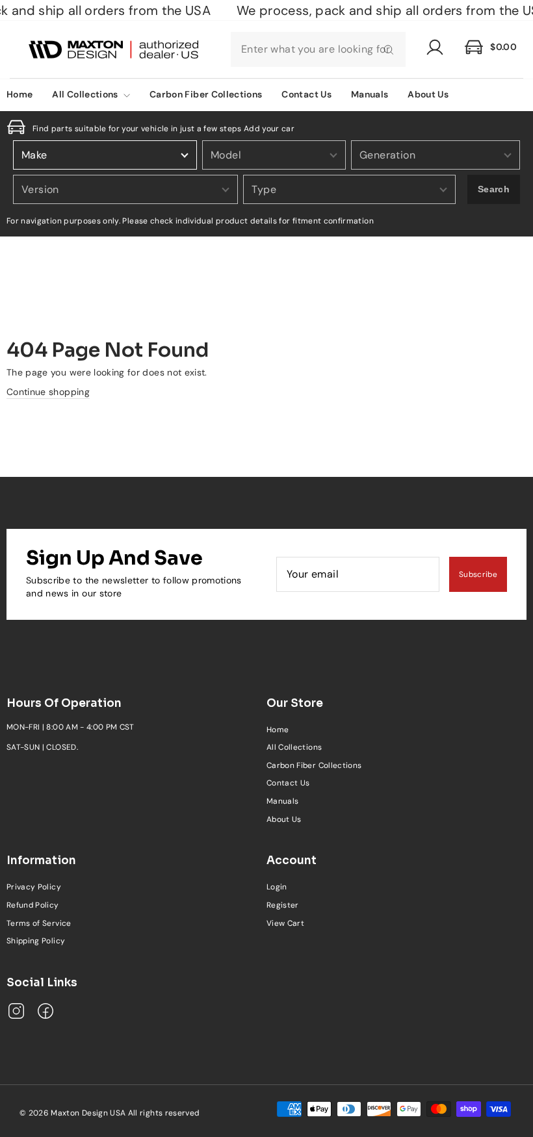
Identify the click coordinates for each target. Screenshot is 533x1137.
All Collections (86, 94)
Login (276, 887)
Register (282, 905)
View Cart (285, 923)
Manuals (369, 94)
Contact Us (306, 94)
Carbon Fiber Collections (206, 94)
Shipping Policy (35, 941)
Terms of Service (39, 923)
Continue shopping (48, 392)
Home (277, 729)
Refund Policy (32, 905)
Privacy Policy (33, 887)
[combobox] (318, 49)
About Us (428, 94)
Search (494, 189)
